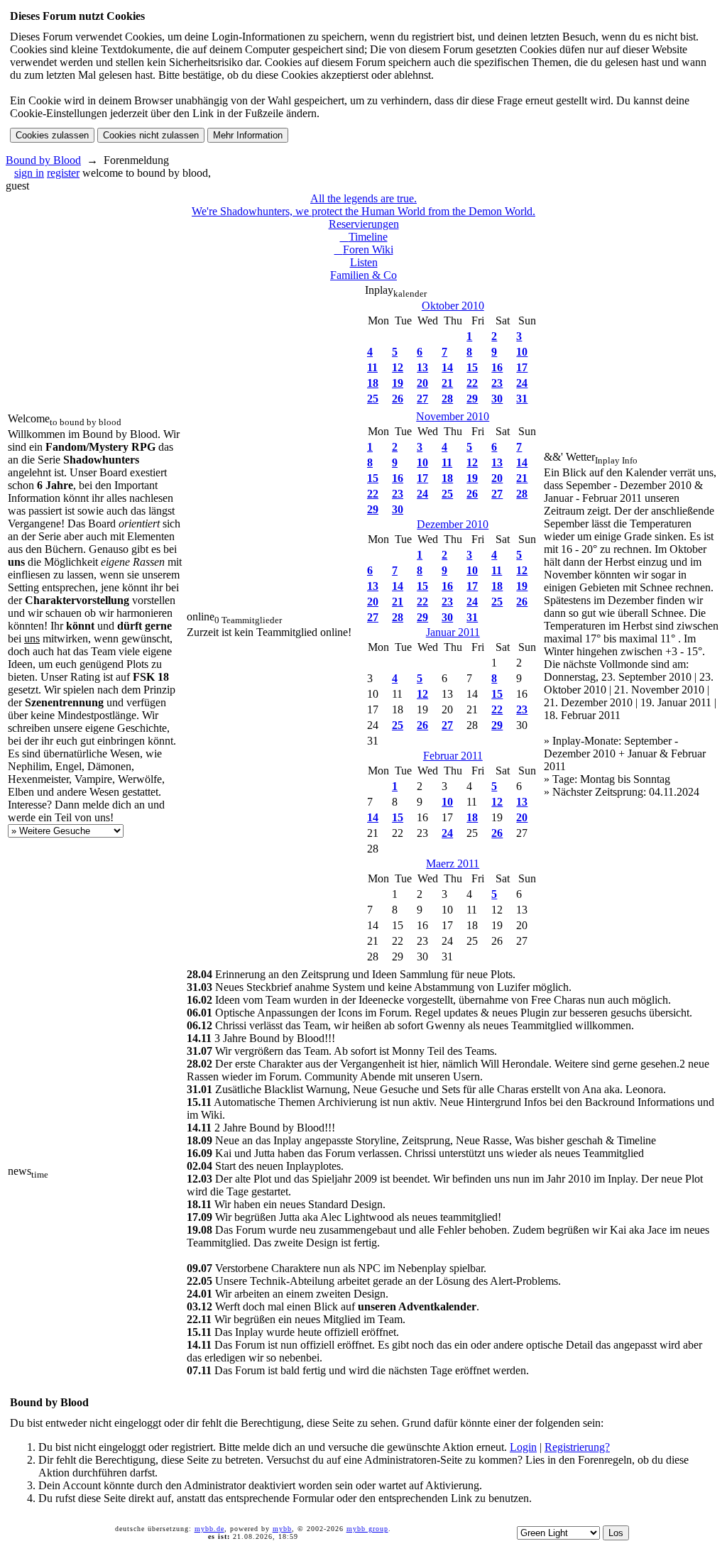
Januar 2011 (453, 632)
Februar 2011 (453, 756)
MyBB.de (209, 1529)
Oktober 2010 (453, 306)
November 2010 (452, 416)
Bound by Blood (43, 160)
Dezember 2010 (452, 524)
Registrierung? (577, 1447)
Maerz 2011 (452, 863)
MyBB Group (367, 1529)
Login (523, 1447)
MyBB (282, 1529)
